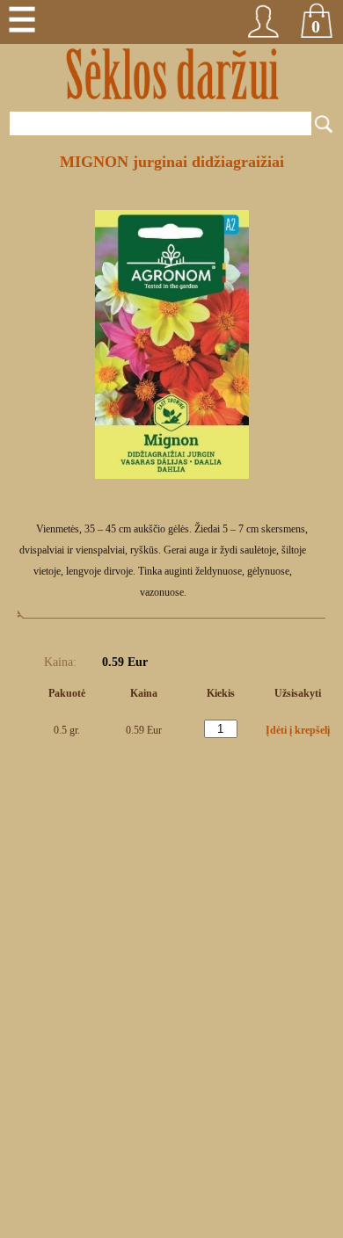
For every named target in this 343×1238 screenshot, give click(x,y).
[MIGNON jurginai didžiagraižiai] (172, 475)
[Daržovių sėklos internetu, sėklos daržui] (171, 74)
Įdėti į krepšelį (298, 730)
